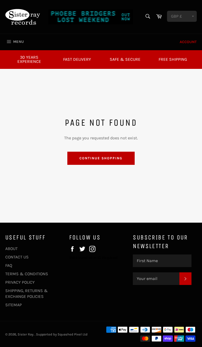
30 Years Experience (29, 59)
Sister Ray (25, 334)
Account (188, 42)
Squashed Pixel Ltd (73, 334)
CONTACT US (17, 256)
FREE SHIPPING (173, 59)
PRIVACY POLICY (20, 282)
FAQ (8, 265)
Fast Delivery (77, 59)
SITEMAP (13, 304)
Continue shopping (100, 158)
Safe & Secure (125, 59)
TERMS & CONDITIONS (26, 273)
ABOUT (11, 248)
